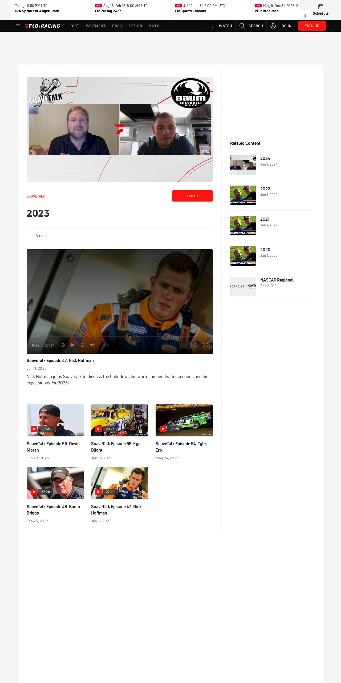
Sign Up (192, 196)
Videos (41, 235)
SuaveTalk (36, 196)
